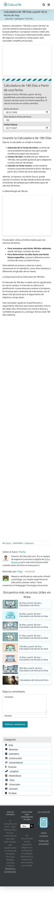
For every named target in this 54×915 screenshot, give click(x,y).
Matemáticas (14, 775)
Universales (14, 784)
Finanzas (12, 766)
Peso (11, 780)
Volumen (13, 788)
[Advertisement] (27, 60)
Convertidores (16, 762)
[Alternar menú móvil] (49, 4)
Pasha (8, 543)
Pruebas (12, 793)
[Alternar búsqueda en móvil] (44, 4)
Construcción (15, 758)
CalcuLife (9, 18)
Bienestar (13, 749)
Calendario (18, 18)
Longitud (13, 771)
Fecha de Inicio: (11, 108)
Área (10, 745)
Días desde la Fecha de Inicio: (18, 116)
